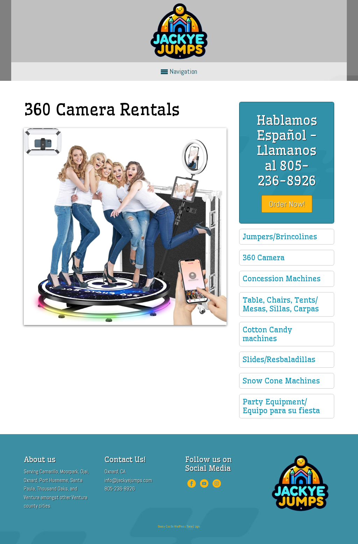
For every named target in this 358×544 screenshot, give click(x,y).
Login (197, 526)
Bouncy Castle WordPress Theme (175, 526)
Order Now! (287, 203)
